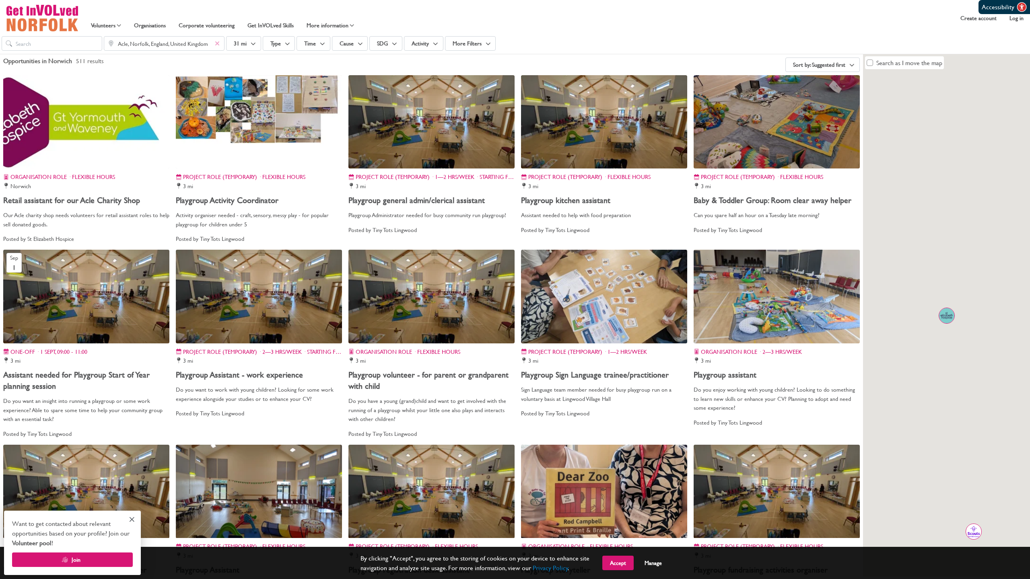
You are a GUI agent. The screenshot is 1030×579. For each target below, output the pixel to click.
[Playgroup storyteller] (604, 491)
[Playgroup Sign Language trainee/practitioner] (604, 296)
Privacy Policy (550, 567)
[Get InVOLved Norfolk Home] (42, 18)
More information (327, 25)
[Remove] (217, 43)
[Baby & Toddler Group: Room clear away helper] (777, 121)
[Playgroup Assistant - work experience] (259, 296)
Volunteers (103, 25)
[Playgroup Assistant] (259, 491)
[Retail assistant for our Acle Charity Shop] (86, 121)
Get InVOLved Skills (270, 25)
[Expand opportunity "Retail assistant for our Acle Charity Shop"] (946, 315)
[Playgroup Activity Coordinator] (259, 121)
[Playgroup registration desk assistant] (431, 491)
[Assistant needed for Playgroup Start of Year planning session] (86, 296)
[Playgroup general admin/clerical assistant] (431, 121)
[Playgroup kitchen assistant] (604, 121)
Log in (1016, 18)
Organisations (150, 25)
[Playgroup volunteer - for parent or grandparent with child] (431, 296)
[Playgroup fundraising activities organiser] (777, 491)
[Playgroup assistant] (777, 296)
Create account (978, 18)
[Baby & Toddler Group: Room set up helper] (86, 491)
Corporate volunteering (207, 25)
